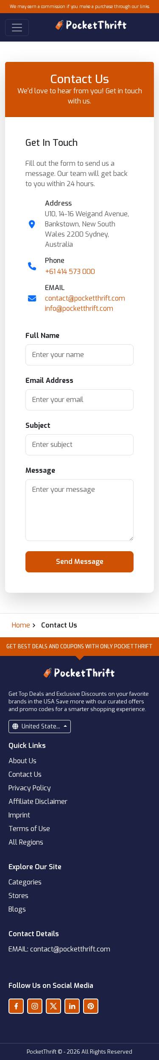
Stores (18, 895)
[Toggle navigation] (17, 27)
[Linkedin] (72, 1006)
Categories (25, 882)
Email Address (49, 380)
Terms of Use (29, 828)
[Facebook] (16, 1006)
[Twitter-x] (53, 1006)
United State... (41, 726)
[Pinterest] (91, 1006)
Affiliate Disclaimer (37, 801)
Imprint (19, 815)
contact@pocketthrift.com (85, 298)
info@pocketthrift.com (79, 308)
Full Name (42, 335)
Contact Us (25, 774)
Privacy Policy (29, 788)
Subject (37, 425)
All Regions (25, 842)
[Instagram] (35, 1006)
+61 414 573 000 (70, 271)
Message (40, 470)
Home (21, 625)
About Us (22, 760)
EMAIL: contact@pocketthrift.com (59, 949)
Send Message (79, 561)
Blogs (17, 909)
